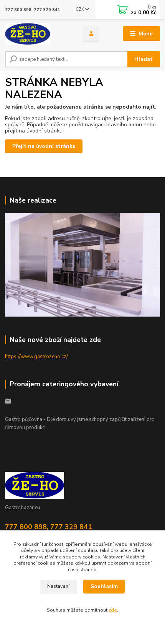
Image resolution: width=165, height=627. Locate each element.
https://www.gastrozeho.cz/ (36, 356)
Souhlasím (104, 586)
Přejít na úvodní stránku (44, 146)
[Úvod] (37, 34)
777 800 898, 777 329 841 (32, 10)
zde (113, 610)
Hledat (143, 59)
